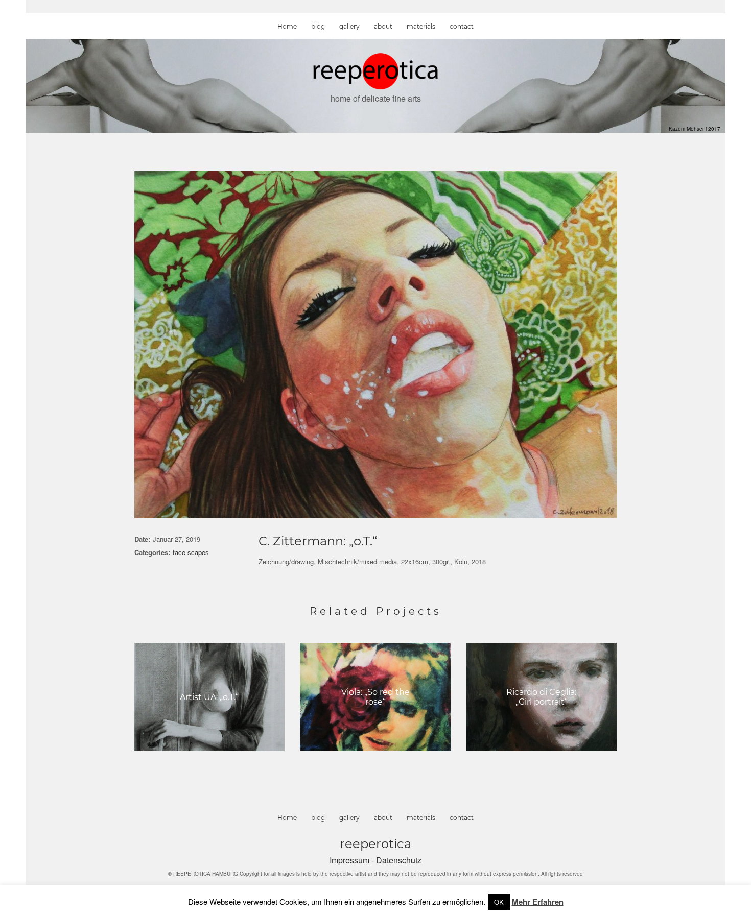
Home (287, 26)
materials (421, 26)
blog (318, 26)
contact (462, 26)
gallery (349, 26)
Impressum (350, 860)
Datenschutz (398, 860)
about (383, 26)
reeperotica (375, 843)
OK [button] (499, 902)
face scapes (191, 552)
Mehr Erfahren (538, 901)
